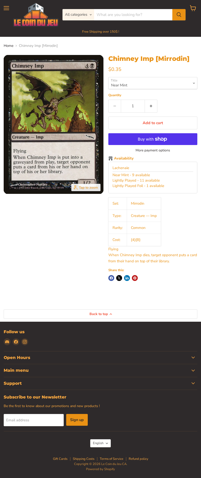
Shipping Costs (83, 459)
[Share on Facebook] (111, 278)
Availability (124, 158)
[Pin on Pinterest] (135, 278)
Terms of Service (111, 459)
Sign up (77, 420)
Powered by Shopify (100, 469)
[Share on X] (119, 278)
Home (8, 46)
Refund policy (138, 459)
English (98, 443)
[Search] (179, 14)
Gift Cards (60, 459)
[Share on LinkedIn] (127, 278)
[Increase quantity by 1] (151, 106)
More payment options (153, 150)
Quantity (114, 95)
